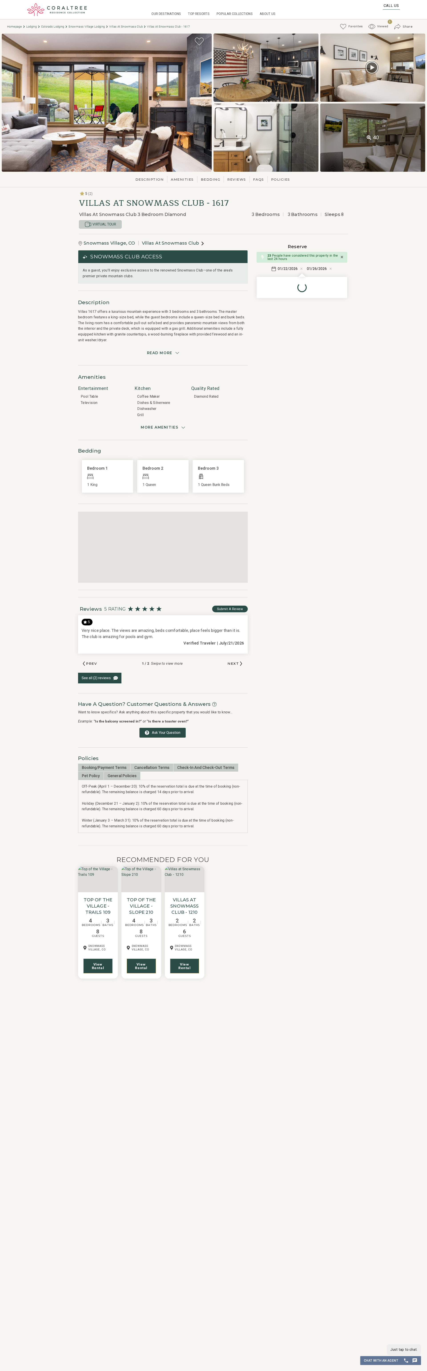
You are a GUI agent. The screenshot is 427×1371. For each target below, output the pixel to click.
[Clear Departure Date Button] (330, 268)
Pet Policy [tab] (91, 775)
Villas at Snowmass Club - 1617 (168, 26)
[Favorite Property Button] (199, 41)
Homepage (15, 26)
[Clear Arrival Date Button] (301, 268)
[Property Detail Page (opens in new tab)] (98, 879)
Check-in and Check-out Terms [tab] (205, 767)
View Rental (98, 966)
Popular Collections (235, 14)
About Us (268, 14)
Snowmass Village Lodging (87, 26)
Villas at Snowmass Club (126, 26)
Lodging (32, 26)
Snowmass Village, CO (109, 243)
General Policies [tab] (122, 775)
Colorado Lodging (53, 26)
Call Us (391, 6)
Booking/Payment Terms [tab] (104, 767)
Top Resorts (198, 14)
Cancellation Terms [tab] (151, 767)
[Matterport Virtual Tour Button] (372, 67)
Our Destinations (166, 14)
